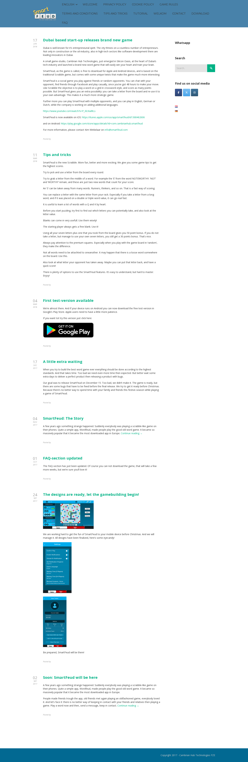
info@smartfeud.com (116, 129)
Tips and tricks (57, 154)
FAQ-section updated (62, 458)
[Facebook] (178, 92)
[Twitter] (186, 92)
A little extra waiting (62, 361)
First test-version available (68, 300)
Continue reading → (131, 433)
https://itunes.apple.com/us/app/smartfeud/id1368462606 (113, 117)
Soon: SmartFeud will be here (70, 677)
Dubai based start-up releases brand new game (87, 39)
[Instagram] (194, 92)
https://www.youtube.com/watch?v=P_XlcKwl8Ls (69, 111)
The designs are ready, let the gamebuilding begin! (91, 494)
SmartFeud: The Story (63, 418)
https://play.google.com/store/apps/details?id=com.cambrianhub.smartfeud (102, 123)
